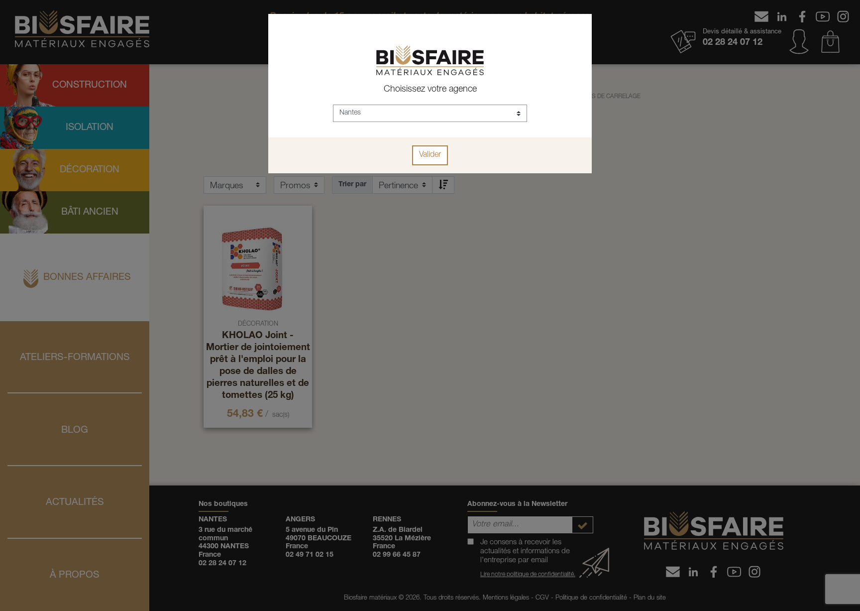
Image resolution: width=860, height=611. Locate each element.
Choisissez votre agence (430, 89)
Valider (430, 155)
